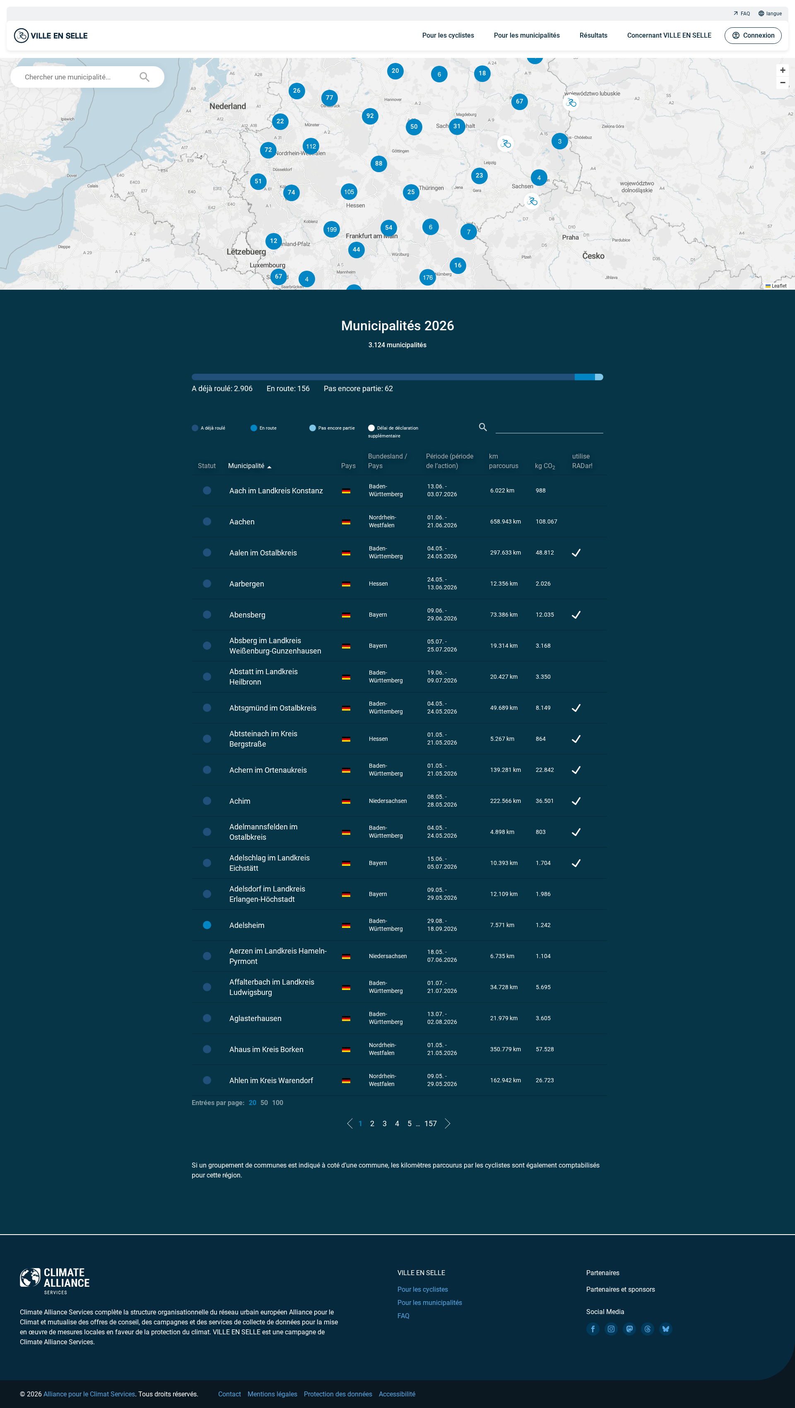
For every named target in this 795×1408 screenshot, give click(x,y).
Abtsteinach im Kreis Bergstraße (263, 738)
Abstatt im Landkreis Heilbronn (263, 676)
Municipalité (246, 466)
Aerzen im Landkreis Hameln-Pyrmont (278, 956)
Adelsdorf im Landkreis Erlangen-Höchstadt (267, 893)
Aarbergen (246, 583)
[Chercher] (483, 427)
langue (774, 14)
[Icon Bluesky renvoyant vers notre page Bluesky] (665, 1329)
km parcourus (503, 461)
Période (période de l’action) (449, 461)
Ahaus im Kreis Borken (266, 1049)
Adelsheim (247, 925)
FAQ (745, 14)
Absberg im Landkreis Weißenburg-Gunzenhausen (275, 645)
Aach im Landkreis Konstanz (276, 490)
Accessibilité (397, 1394)
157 (430, 1123)
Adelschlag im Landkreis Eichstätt (269, 862)
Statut (207, 466)
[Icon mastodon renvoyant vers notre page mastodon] (629, 1329)
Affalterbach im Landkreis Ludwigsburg (271, 987)
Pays (348, 466)
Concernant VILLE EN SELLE (669, 35)
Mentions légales (272, 1394)
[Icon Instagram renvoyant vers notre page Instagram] (611, 1329)
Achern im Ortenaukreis (268, 770)
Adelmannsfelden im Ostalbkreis (263, 831)
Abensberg (247, 614)
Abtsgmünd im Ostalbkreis (272, 708)
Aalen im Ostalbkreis (263, 552)
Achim (240, 801)
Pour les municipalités (527, 35)
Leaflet (779, 286)
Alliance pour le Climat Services (89, 1394)
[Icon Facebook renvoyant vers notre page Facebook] (593, 1329)
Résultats (593, 35)
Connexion (759, 35)
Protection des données (338, 1394)
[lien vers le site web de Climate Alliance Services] (54, 1281)
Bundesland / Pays (387, 461)
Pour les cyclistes (448, 35)
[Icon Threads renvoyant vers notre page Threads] (647, 1329)
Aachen (242, 521)
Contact (229, 1394)
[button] (539, 177)
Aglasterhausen (255, 1018)
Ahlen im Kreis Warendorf (271, 1080)
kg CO (545, 466)
